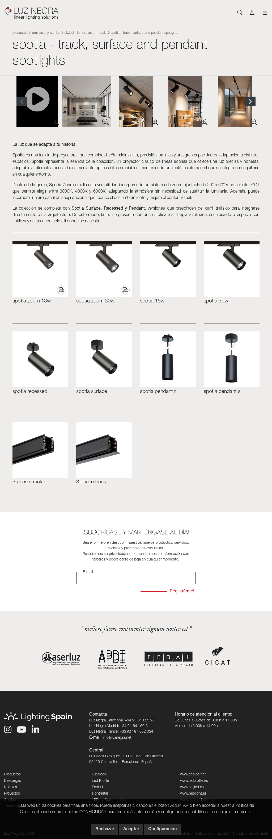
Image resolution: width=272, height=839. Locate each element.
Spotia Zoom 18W (31, 301)
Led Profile (100, 781)
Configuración (162, 829)
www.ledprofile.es (194, 781)
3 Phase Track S (29, 482)
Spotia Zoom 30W (95, 301)
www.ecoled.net (193, 774)
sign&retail (100, 794)
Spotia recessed (29, 391)
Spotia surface (91, 391)
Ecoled (97, 787)
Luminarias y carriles (46, 33)
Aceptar (131, 829)
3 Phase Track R (92, 482)
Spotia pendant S (222, 391)
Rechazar (104, 829)
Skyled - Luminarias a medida (86, 33)
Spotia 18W (152, 301)
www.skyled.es (192, 787)
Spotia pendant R (158, 391)
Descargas (12, 781)
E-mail (88, 572)
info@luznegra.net (117, 738)
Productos (19, 33)
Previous (21, 101)
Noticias (10, 787)
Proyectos (12, 794)
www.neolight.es (193, 794)
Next (250, 101)
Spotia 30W (216, 301)
